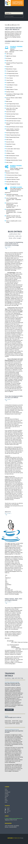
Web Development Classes (12, 155)
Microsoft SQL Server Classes (13, 120)
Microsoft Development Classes (13, 118)
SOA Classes (9, 146)
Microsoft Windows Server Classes (14, 126)
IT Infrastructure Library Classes (13, 175)
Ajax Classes (9, 60)
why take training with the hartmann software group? (12, 684)
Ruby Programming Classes (12, 137)
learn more (9, 709)
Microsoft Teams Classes (12, 177)
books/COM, (17, 25)
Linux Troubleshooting (11, 198)
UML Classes (9, 151)
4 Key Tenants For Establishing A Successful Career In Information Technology (14, 244)
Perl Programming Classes (12, 132)
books (10, 25)
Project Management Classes (13, 184)
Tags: (6, 248)
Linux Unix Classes (10, 111)
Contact (6, 800)
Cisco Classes (9, 78)
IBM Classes (9, 101)
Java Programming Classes (12, 103)
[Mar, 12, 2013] (7, 513)
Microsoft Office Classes (12, 181)
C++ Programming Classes (12, 75)
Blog (5, 797)
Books (6, 802)
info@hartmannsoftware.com (15, 818)
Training (6, 790)
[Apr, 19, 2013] (7, 399)
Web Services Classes (11, 157)
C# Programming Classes (12, 73)
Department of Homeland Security (13, 557)
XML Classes (9, 162)
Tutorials (6, 796)
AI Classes (8, 58)
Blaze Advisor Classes (11, 68)
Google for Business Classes (13, 179)
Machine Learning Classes (12, 114)
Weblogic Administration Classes (14, 160)
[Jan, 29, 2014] (7, 246)
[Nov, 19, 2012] (8, 601)
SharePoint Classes (10, 144)
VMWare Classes (10, 153)
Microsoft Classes (10, 116)
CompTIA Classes (10, 82)
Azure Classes (9, 66)
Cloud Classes (9, 80)
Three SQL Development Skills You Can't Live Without (14, 396)
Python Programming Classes (13, 135)
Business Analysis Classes (12, 172)
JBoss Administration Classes (13, 106)
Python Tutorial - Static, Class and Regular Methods (13, 599)
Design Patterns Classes (12, 89)
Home (6, 25)
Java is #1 (8, 511)
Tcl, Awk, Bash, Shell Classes (13, 148)
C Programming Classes (11, 71)
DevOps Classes (10, 91)
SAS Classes (9, 139)
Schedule (6, 793)
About (6, 799)
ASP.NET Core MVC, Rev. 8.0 (13, 215)
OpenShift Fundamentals (12, 194)
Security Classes (10, 141)
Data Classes (9, 87)
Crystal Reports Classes (11, 84)
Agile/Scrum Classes (11, 56)
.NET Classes (9, 53)
